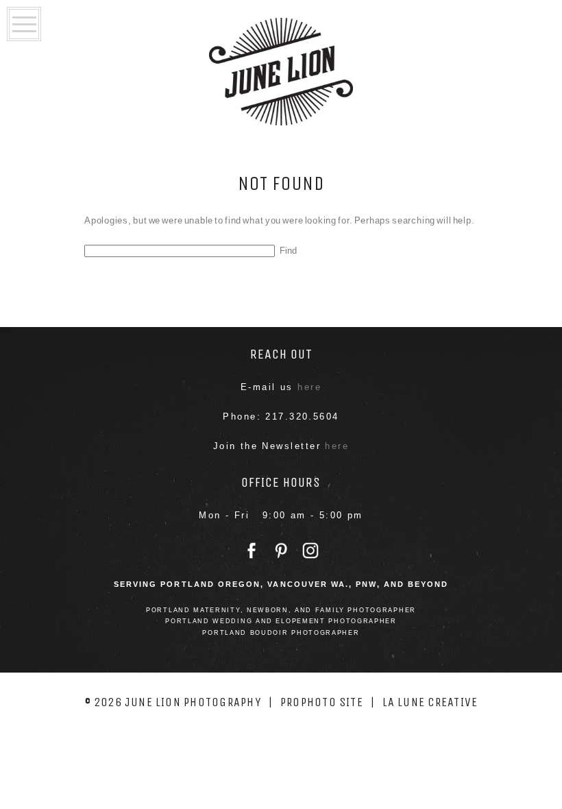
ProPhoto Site (321, 702)
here (309, 387)
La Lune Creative (430, 702)
